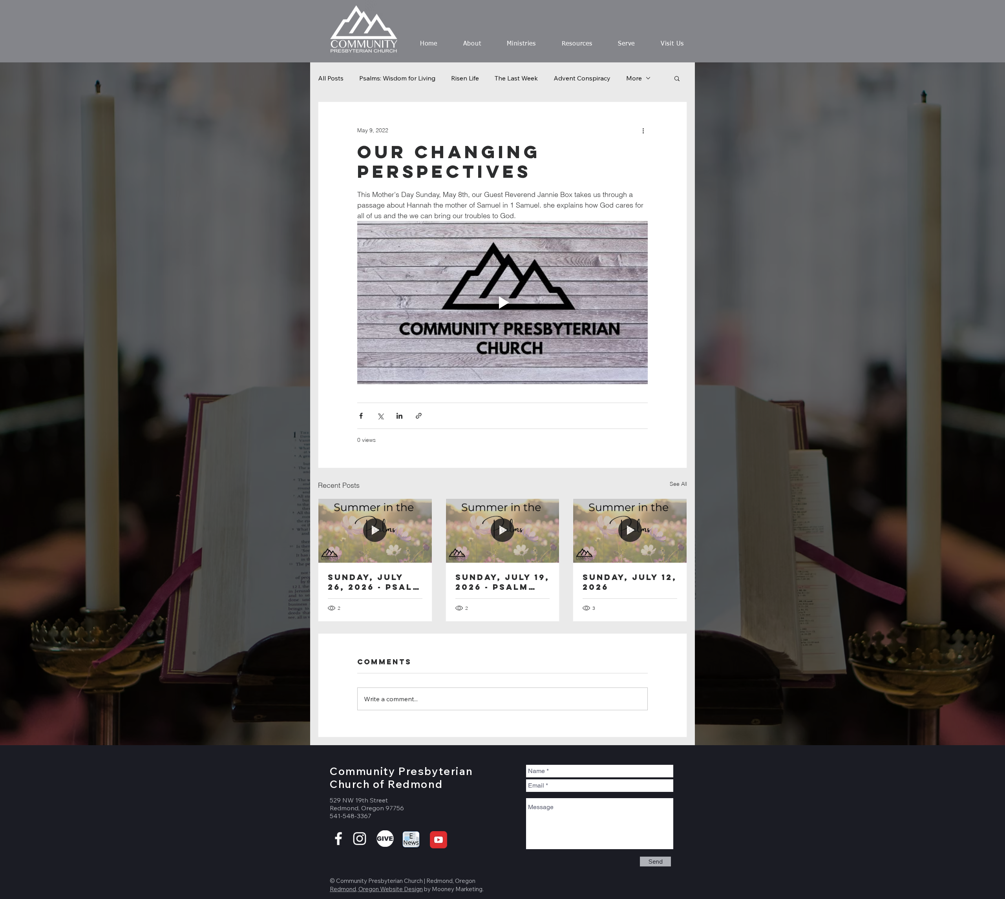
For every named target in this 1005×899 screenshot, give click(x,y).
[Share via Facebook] (361, 415)
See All (678, 483)
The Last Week (516, 78)
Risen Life (465, 78)
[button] (472, 44)
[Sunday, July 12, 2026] (630, 530)
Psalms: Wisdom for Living (397, 78)
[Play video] (502, 302)
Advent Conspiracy (582, 78)
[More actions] (643, 130)
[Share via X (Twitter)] (380, 415)
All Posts (331, 78)
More (634, 78)
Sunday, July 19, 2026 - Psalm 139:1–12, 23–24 (502, 582)
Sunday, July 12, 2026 (630, 582)
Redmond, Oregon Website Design (376, 889)
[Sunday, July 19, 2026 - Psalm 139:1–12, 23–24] (502, 530)
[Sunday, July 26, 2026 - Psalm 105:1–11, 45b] (375, 530)
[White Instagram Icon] (359, 838)
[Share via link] (418, 415)
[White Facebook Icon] (338, 838)
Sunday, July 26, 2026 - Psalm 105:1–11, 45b (374, 582)
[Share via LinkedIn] (399, 415)
